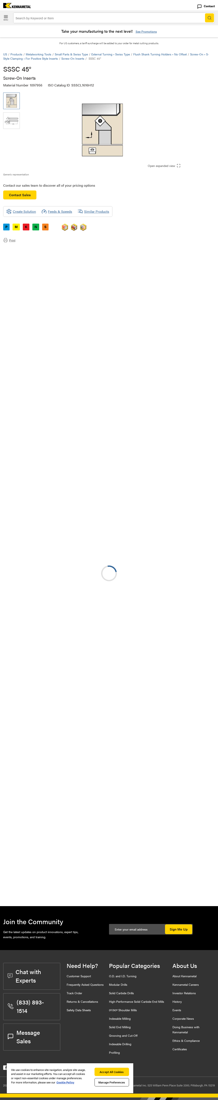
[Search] (209, 17)
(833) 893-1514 (30, 1006)
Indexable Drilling (120, 1044)
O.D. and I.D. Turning (122, 976)
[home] (15, 6)
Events (176, 1010)
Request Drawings (16, 492)
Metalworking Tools (38, 54)
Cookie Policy (65, 1082)
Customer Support (79, 976)
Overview (19, 249)
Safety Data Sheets (79, 1010)
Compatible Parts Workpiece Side (36, 264)
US (5, 54)
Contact (209, 6)
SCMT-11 (43, 548)
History (177, 1001)
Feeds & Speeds (60, 211)
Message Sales (28, 1036)
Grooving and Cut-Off (123, 1035)
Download (199, 458)
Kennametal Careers (185, 984)
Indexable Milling (120, 1018)
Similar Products (96, 211)
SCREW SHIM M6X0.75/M (57, 814)
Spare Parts (20, 269)
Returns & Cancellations (82, 1001)
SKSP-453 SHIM (49, 888)
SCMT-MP (45, 702)
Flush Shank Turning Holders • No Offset (160, 54)
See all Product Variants (192, 374)
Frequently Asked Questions (85, 984)
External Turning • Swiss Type (110, 54)
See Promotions (146, 31)
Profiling (114, 1052)
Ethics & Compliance (186, 1040)
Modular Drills (118, 984)
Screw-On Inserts (72, 58)
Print (12, 240)
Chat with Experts (28, 975)
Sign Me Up (179, 929)
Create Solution (93, 425)
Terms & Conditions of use (161, 458)
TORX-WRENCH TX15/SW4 (58, 864)
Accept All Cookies (112, 1072)
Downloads (20, 259)
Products (16, 54)
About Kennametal (184, 976)
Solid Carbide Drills (121, 993)
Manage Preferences (111, 1082)
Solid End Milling (120, 1027)
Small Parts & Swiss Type (71, 54)
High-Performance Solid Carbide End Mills (136, 1001)
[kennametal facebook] (5, 1068)
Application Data (24, 254)
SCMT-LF (44, 522)
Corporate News (183, 1018)
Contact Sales (20, 194)
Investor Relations (184, 993)
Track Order (74, 993)
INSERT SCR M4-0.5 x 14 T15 (58, 838)
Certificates (179, 1049)
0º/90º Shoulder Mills (123, 1010)
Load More (109, 779)
